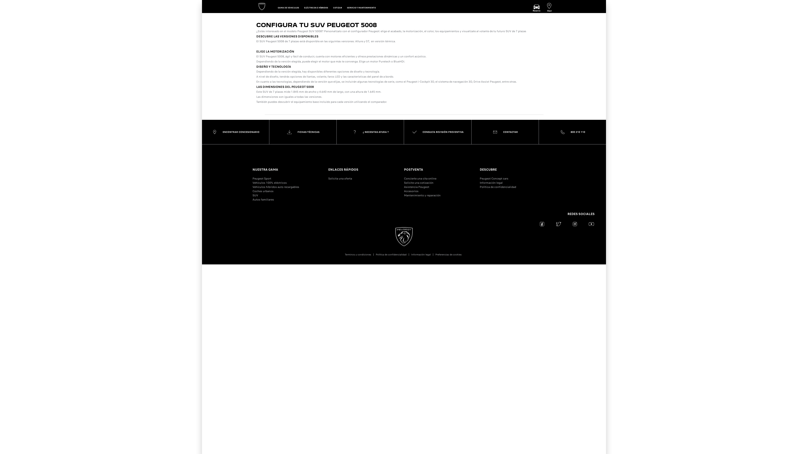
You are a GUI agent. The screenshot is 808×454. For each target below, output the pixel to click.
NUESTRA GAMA (265, 169)
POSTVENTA (413, 169)
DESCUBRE (488, 169)
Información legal (491, 183)
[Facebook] (542, 224)
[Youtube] (591, 224)
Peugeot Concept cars (494, 179)
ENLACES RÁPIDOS (343, 169)
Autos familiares (263, 200)
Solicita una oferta (340, 179)
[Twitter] (558, 224)
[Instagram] (575, 224)
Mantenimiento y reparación (422, 195)
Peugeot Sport (261, 179)
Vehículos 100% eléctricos (269, 183)
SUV (255, 195)
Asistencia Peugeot (416, 187)
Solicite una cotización (418, 183)
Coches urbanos (263, 191)
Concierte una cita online (420, 179)
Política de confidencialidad (498, 187)
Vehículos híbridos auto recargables (275, 187)
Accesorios (411, 191)
